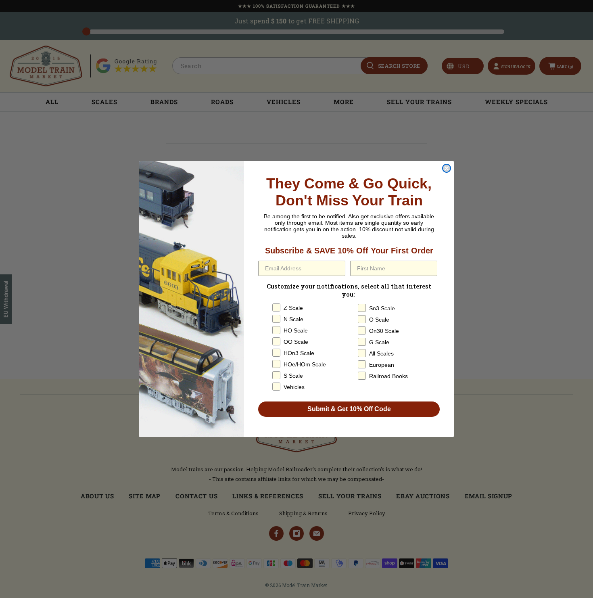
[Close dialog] (447, 168)
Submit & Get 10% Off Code (349, 409)
